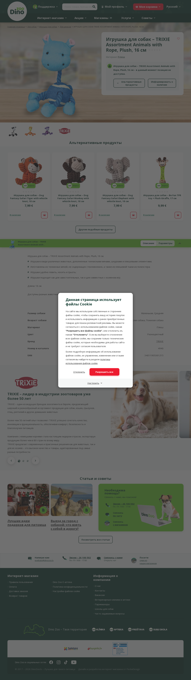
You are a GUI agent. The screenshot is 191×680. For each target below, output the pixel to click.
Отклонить (79, 371)
